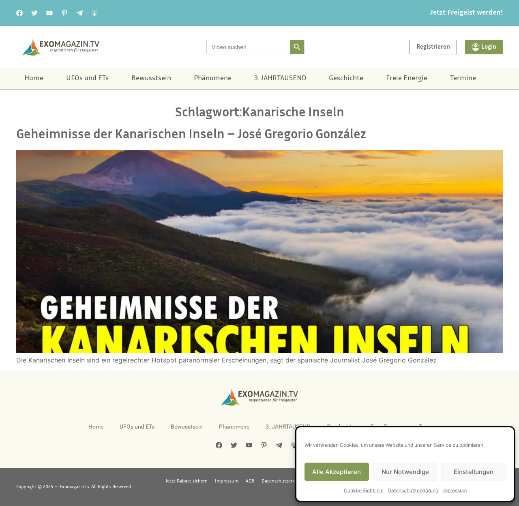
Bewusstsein (151, 78)
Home (33, 78)
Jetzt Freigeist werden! (466, 13)
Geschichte (346, 78)
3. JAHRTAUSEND (280, 78)
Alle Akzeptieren (336, 472)
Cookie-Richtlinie (364, 490)
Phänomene (213, 78)
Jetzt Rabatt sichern (186, 481)
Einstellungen (473, 472)
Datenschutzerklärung (413, 490)
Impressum (454, 490)
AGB (250, 481)
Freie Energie (406, 78)
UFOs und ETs (87, 78)
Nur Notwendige (405, 472)
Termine (463, 78)
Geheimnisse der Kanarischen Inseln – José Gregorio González (191, 135)
